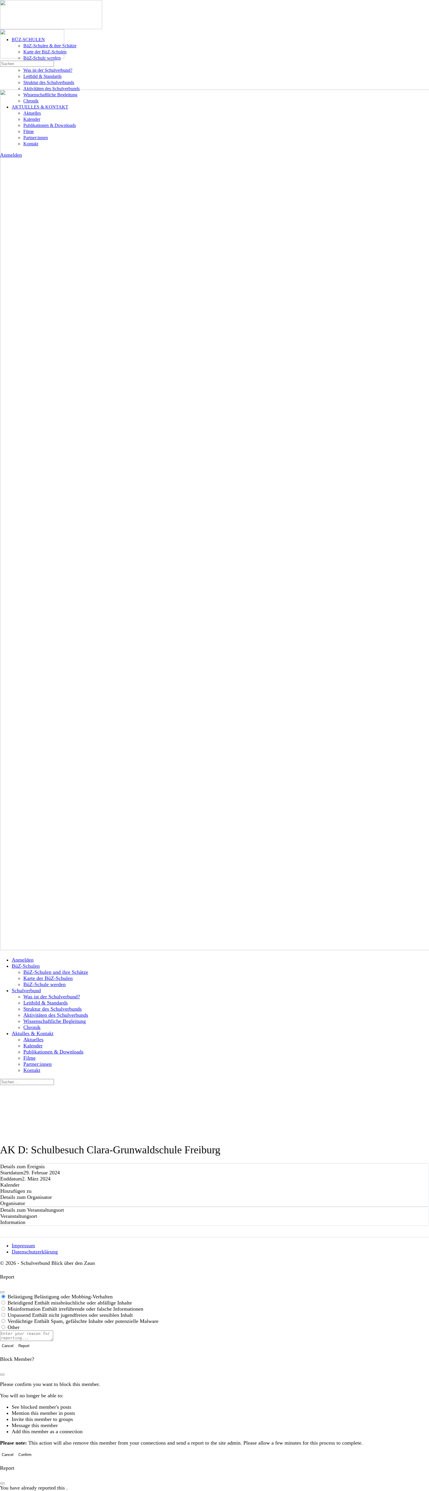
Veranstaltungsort (18, 1216)
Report (23, 1346)
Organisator (12, 1203)
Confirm (25, 1454)
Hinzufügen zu (16, 1191)
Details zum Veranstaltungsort (32, 1210)
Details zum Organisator (26, 1197)
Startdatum (11, 1173)
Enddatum (11, 1179)
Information (12, 1222)
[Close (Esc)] (2, 1292)
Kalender (10, 1185)
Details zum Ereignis (22, 1166)
